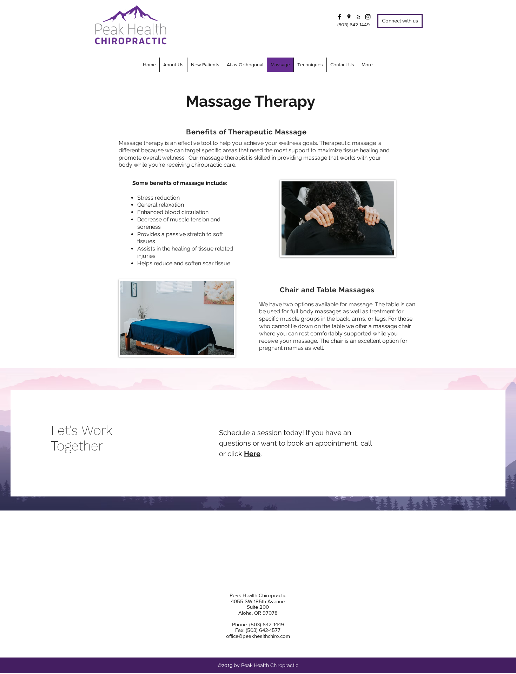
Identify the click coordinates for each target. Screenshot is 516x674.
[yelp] (358, 16)
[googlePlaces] (348, 16)
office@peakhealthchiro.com (258, 636)
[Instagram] (367, 16)
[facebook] (339, 16)
